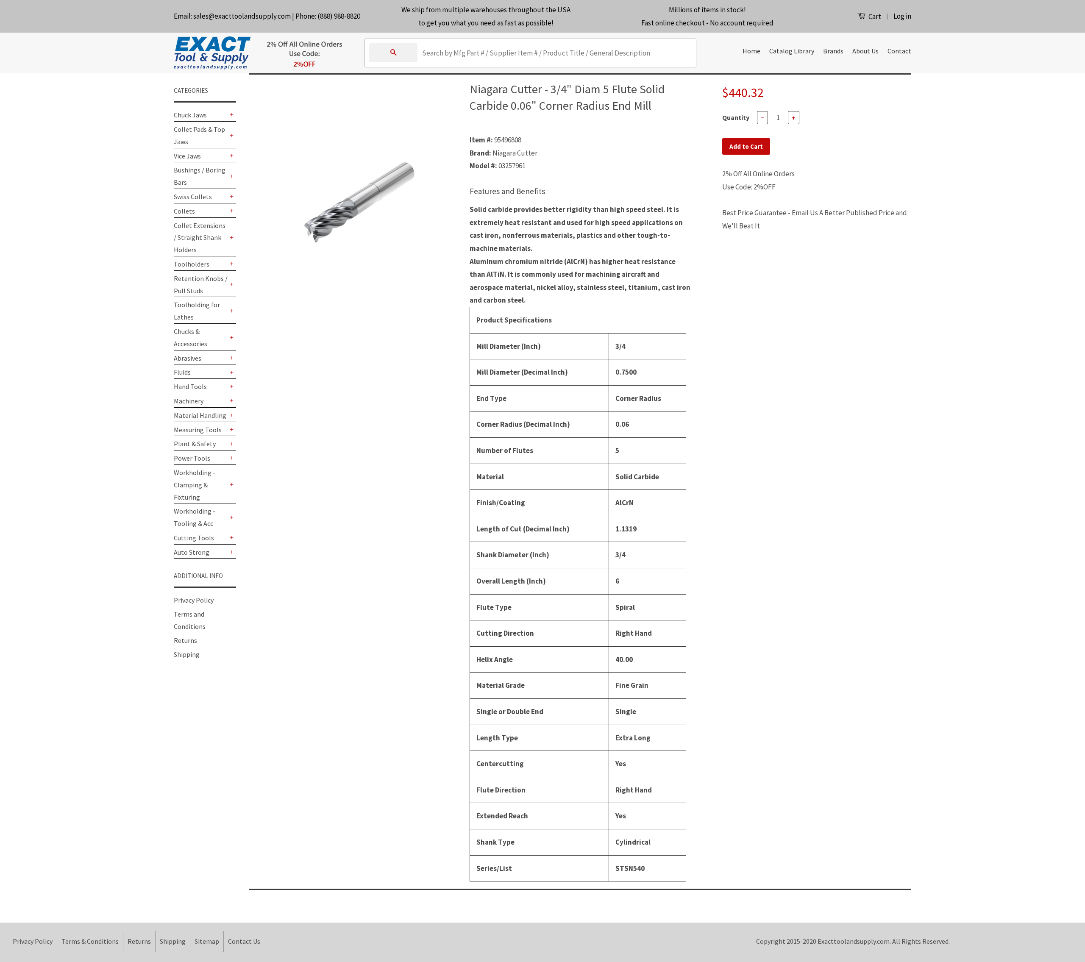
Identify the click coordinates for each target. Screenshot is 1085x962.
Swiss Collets (193, 196)
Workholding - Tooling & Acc (194, 517)
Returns (185, 640)
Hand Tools (190, 386)
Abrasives (187, 358)
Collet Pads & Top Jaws (199, 135)
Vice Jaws (187, 156)
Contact (899, 51)
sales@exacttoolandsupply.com (242, 16)
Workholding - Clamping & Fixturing (194, 484)
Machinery (188, 401)
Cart (874, 16)
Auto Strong (191, 552)
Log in (902, 16)
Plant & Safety (195, 443)
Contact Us (244, 941)
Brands (833, 51)
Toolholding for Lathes (197, 310)
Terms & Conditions (90, 941)
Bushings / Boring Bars (199, 176)
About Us (865, 51)
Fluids (182, 372)
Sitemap (207, 941)
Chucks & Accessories (190, 337)
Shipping (187, 654)
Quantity (735, 117)
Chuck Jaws (190, 115)
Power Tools (192, 458)
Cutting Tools (194, 538)
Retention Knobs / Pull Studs (201, 284)
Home (751, 51)
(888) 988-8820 (338, 16)
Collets (184, 211)
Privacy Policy (194, 600)
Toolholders (191, 264)
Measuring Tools (198, 429)
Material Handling (200, 415)
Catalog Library (791, 51)
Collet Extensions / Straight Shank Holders (199, 237)
